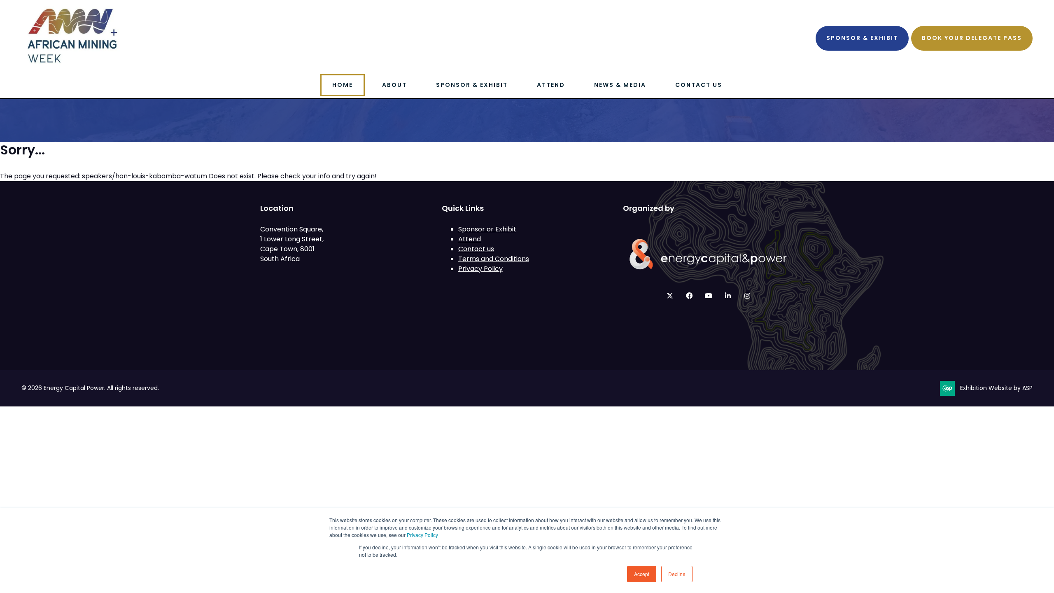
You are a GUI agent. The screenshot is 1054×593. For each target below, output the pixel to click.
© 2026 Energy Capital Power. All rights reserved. (90, 388)
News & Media (620, 85)
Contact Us (698, 85)
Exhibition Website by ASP (996, 388)
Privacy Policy (422, 534)
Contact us (476, 249)
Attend (551, 85)
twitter (670, 296)
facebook (689, 296)
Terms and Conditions (493, 259)
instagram (747, 296)
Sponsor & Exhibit (862, 38)
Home (342, 85)
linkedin (728, 296)
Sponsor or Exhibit (487, 229)
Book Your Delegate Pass (972, 38)
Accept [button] (641, 573)
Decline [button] (677, 573)
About (394, 85)
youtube (708, 296)
